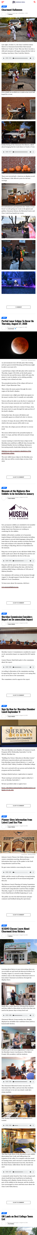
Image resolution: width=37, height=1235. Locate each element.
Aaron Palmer (11, 498)
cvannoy (10, 14)
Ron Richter (11, 1223)
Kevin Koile (11, 328)
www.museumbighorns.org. (10, 587)
